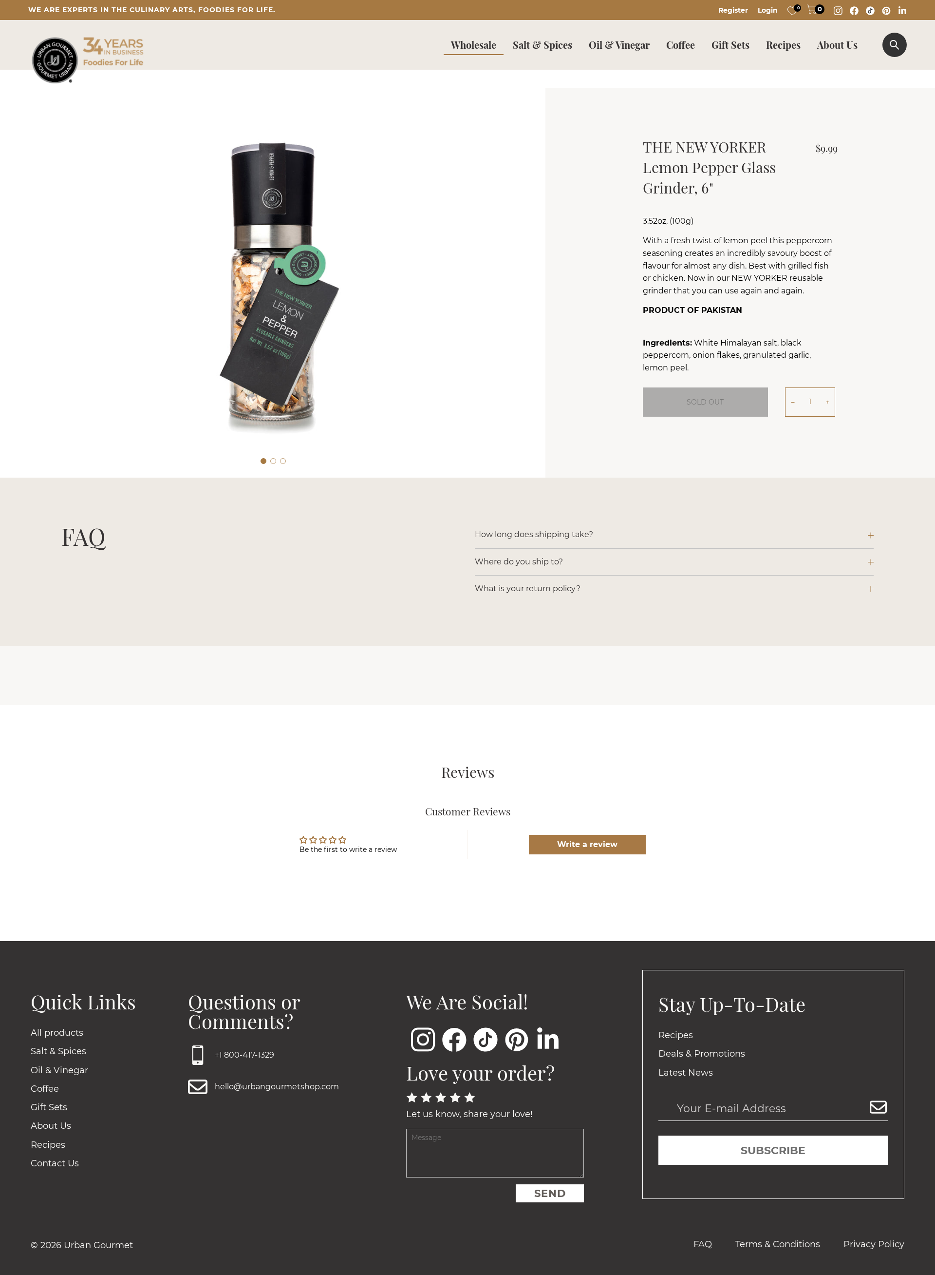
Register (733, 10)
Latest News (685, 1072)
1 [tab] (263, 461)
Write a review (587, 844)
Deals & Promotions (701, 1053)
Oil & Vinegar (619, 44)
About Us (837, 44)
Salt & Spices (542, 44)
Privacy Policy (873, 1244)
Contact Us (55, 1163)
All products (57, 1032)
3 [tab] (283, 461)
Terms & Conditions (777, 1244)
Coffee (680, 44)
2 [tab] (273, 461)
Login (768, 10)
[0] (792, 10)
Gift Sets (730, 44)
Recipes (783, 44)
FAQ (702, 1244)
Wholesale (473, 44)
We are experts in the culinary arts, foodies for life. (152, 9)
